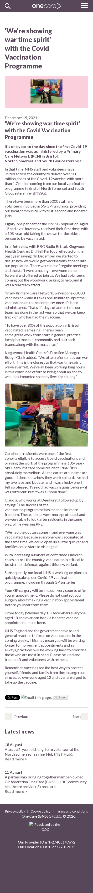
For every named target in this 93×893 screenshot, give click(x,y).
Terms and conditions (72, 811)
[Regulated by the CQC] (46, 829)
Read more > (16, 759)
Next (84, 716)
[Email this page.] (36, 697)
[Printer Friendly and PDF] (60, 697)
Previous (8, 716)
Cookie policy (40, 811)
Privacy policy (15, 811)
